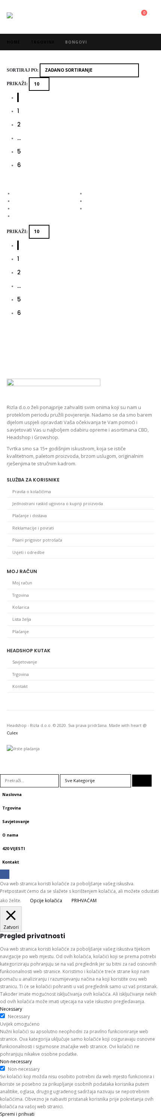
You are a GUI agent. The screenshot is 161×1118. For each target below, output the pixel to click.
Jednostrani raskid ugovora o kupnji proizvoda (57, 503)
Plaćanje (20, 631)
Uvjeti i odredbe (28, 552)
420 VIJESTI (13, 848)
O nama (10, 835)
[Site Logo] (27, 17)
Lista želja (21, 619)
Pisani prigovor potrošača (37, 540)
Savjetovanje (24, 662)
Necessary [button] (11, 1009)
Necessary (19, 1016)
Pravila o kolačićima (31, 491)
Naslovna (12, 794)
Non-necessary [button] (16, 1061)
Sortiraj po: (23, 70)
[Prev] (18, 97)
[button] (110, 17)
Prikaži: (17, 83)
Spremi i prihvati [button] (17, 1114)
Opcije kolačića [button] (46, 900)
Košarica (20, 607)
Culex (12, 733)
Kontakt (20, 686)
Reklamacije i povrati (33, 528)
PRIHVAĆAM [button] (84, 900)
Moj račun (22, 582)
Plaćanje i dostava (29, 515)
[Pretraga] (142, 781)
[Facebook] (4, 874)
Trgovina (20, 595)
